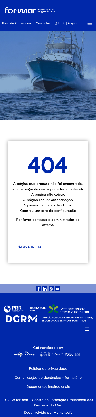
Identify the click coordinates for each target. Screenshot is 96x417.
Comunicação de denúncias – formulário (48, 377)
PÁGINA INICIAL (29, 247)
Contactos (43, 23)
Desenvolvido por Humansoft (48, 412)
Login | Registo (67, 23)
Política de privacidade (48, 368)
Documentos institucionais (48, 386)
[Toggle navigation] (89, 23)
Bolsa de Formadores (16, 23)
